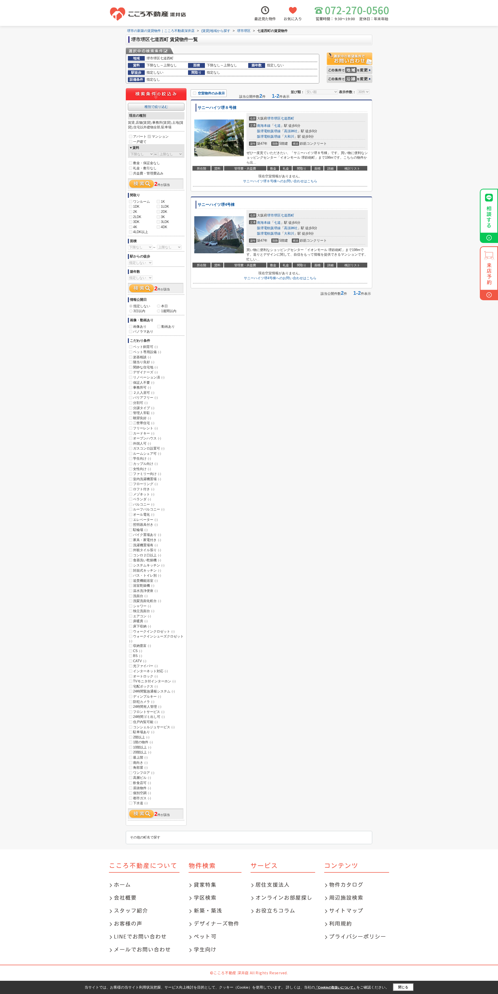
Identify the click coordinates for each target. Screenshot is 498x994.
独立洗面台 (143, 611)
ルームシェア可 (147, 454)
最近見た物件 (265, 18)
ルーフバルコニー (148, 509)
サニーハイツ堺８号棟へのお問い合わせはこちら (280, 181)
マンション (160, 136)
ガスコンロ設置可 (148, 448)
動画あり (168, 326)
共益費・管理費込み (148, 173)
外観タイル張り (147, 550)
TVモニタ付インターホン (154, 681)
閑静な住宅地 (145, 367)
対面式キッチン (147, 570)
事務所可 (142, 387)
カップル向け (145, 464)
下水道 (140, 803)
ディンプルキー (147, 696)
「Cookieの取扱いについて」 (335, 987)
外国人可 (142, 443)
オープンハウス (147, 438)
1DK (136, 206)
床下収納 (142, 626)
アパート (140, 136)
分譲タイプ (143, 408)
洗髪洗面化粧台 (147, 601)
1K (163, 202)
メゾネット (143, 494)
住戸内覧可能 (145, 722)
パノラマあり (143, 331)
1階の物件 (143, 742)
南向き (140, 763)
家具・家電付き (147, 540)
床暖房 (140, 621)
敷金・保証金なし (146, 163)
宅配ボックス (145, 686)
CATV (139, 661)
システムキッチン (148, 565)
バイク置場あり (147, 535)
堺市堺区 (274, 118)
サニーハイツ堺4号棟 (216, 204)
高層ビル (142, 778)
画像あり (140, 326)
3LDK (165, 222)
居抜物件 (142, 788)
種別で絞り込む (156, 107)
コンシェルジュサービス (154, 727)
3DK (136, 222)
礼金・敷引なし (145, 168)
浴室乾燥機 (143, 585)
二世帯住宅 (143, 423)
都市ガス (142, 798)
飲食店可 (142, 783)
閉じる (403, 987)
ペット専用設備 (147, 352)
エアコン (142, 616)
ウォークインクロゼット (154, 631)
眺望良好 (142, 418)
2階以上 (141, 737)
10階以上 (142, 747)
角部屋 (140, 767)
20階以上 (142, 752)
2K (135, 212)
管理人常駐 (143, 413)
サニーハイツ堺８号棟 (217, 108)
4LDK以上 (140, 232)
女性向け (142, 469)
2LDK (137, 217)
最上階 (140, 757)
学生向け (142, 458)
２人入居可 (143, 393)
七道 (277, 126)
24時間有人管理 (147, 707)
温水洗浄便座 (145, 591)
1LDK (165, 206)
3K (163, 217)
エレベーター (145, 520)
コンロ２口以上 (147, 555)
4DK (164, 227)
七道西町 (287, 118)
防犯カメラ (143, 702)
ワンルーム (141, 202)
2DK (164, 212)
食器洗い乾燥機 (147, 560)
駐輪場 (140, 530)
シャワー (142, 606)
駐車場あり (143, 732)
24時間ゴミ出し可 (149, 717)
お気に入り (293, 18)
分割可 (140, 403)
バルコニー (143, 504)
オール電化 (143, 514)
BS (137, 656)
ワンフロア (143, 773)
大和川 (289, 136)
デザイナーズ (145, 372)
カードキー (143, 433)
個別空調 (142, 793)
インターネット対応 (150, 671)
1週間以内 (168, 311)
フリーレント (145, 428)
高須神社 (291, 131)
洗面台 (140, 596)
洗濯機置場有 (145, 545)
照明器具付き (145, 525)
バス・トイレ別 (147, 575)
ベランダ (142, 499)
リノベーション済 (148, 377)
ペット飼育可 (145, 347)
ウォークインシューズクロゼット (156, 638)
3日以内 (139, 311)
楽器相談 (142, 357)
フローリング (145, 484)
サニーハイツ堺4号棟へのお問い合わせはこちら (280, 278)
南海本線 (264, 126)
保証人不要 (143, 382)
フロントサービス (148, 712)
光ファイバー (145, 666)
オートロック (145, 676)
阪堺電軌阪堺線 (269, 131)
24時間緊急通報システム (154, 691)
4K (135, 227)
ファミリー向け (147, 474)
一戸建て (140, 142)
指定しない (141, 306)
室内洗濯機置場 (147, 479)
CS (137, 651)
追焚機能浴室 (145, 581)
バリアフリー (145, 398)
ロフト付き (143, 489)
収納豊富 (142, 646)
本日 (164, 306)
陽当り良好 (143, 362)
